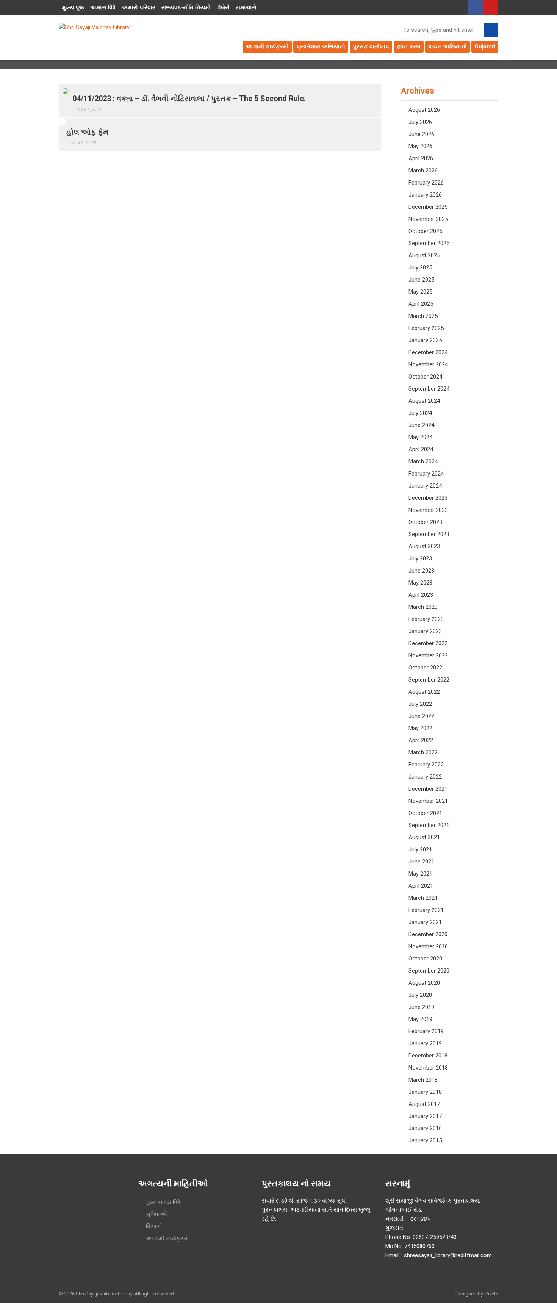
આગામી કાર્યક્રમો (267, 46)
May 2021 (420, 873)
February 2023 (426, 619)
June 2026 (421, 134)
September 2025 (428, 243)
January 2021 (425, 922)
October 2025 (425, 231)
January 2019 (425, 1043)
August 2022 (424, 691)
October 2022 (425, 667)
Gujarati (484, 46)
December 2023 (427, 497)
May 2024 (420, 437)
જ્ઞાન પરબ (409, 46)
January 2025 (425, 340)
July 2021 (420, 849)
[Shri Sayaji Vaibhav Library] (94, 27)
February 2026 (426, 182)
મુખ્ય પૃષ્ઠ (73, 7)
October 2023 (425, 522)
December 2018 (427, 1055)
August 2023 (424, 546)
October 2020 (425, 958)
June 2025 (421, 279)
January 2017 (425, 1116)
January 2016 (425, 1128)
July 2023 (420, 558)
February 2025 (426, 328)
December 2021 (427, 788)
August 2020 (424, 982)
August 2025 (424, 255)
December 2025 (427, 206)
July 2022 (420, 704)
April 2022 (420, 740)
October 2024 (425, 376)
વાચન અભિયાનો (447, 46)
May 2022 (420, 728)
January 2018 (425, 1092)
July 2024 (420, 413)
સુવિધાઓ (156, 1214)
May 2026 (420, 146)
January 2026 (425, 194)
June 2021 (421, 861)
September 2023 (428, 534)
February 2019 (426, 1031)
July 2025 (420, 267)
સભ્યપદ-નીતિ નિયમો (186, 7)
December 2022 (427, 643)
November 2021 (428, 801)
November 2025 (428, 219)
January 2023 (425, 631)
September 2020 (428, 970)
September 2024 (428, 388)
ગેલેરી (223, 7)
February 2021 (426, 910)
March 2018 (423, 1079)
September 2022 (428, 679)
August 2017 (424, 1104)
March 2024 (423, 461)
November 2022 (428, 655)
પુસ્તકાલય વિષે (163, 1202)
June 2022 (421, 716)
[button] (491, 30)
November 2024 (428, 364)
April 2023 (420, 594)
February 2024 (426, 473)
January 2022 (425, 776)
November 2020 (428, 946)
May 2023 (420, 582)
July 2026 (420, 122)
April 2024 (420, 449)
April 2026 (420, 158)
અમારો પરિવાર (138, 7)
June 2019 (421, 1007)
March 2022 (423, 752)
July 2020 (420, 995)
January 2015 (425, 1140)
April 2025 (420, 303)
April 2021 (420, 885)
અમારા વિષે (103, 7)
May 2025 (420, 291)
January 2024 (425, 485)
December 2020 (427, 934)
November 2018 (428, 1067)
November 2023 (428, 510)
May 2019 (420, 1019)
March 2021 (423, 898)
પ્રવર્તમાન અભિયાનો (320, 46)
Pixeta (491, 1294)
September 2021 (428, 825)
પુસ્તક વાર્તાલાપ (371, 46)
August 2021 (424, 837)
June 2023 (421, 570)
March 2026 (423, 170)
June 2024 (421, 425)
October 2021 (425, 813)
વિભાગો (154, 1226)
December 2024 (427, 352)
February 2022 (426, 764)
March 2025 (423, 316)
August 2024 (424, 400)
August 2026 (424, 109)
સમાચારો (246, 7)
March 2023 (423, 607)
